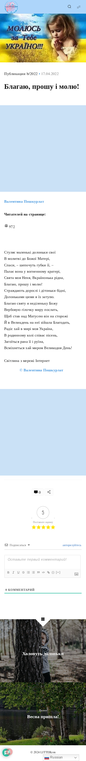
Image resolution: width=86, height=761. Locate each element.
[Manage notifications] (9, 751)
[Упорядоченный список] (28, 572)
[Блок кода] (43, 572)
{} (53, 572)
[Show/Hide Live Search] (69, 7)
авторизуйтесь (71, 545)
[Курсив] (13, 572)
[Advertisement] (43, 148)
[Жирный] (8, 572)
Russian (56, 757)
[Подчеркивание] (18, 572)
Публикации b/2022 (21, 73)
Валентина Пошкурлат (24, 201)
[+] (58, 572)
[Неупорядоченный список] (33, 572)
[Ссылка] (48, 572)
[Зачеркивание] (23, 572)
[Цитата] (38, 572)
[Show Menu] (78, 7)
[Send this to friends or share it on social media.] (48, 492)
